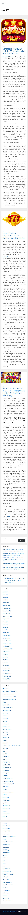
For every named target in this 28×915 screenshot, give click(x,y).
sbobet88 (5, 743)
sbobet (4, 740)
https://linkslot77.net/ (8, 56)
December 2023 (7, 673)
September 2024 (7, 649)
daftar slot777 (6, 705)
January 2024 (6, 670)
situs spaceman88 (7, 901)
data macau (6, 847)
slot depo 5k (6, 770)
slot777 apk (6, 797)
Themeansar (14, 913)
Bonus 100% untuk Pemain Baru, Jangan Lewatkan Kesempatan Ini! (15, 580)
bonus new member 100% (10, 699)
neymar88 (5, 735)
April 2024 (5, 662)
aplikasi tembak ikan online (10, 691)
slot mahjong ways (8, 781)
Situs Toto (5, 748)
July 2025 (5, 621)
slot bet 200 (6, 756)
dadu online (6, 876)
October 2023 (6, 679)
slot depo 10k (6, 762)
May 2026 (5, 597)
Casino (4, 702)
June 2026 (5, 594)
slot (4, 860)
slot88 (8, 516)
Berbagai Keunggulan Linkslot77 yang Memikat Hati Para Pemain (14, 51)
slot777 (5, 794)
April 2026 (5, 600)
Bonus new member (8, 874)
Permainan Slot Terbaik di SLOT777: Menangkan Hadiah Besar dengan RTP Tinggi (14, 392)
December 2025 (7, 608)
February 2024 (7, 668)
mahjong (5, 721)
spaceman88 (6, 808)
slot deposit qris (7, 871)
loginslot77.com (6, 256)
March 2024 (6, 665)
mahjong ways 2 (7, 729)
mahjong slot (6, 724)
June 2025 (5, 624)
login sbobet (6, 879)
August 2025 (6, 619)
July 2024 (5, 654)
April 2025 (5, 630)
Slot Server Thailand (8, 792)
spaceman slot (6, 805)
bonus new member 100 (9, 696)
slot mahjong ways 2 (8, 783)
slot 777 (5, 754)
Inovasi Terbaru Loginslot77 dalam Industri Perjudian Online (14, 235)
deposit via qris (7, 710)
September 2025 (7, 616)
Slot (4, 46)
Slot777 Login (6, 850)
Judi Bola (5, 715)
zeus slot (5, 816)
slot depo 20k (6, 764)
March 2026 (6, 602)
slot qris (5, 789)
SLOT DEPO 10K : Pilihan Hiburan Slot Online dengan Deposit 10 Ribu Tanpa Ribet (13, 559)
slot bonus (5, 858)
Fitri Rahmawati (9, 578)
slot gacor (5, 775)
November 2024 (7, 643)
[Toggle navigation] (3, 3)
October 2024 (6, 646)
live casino (5, 718)
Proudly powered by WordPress (10, 911)
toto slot (5, 811)
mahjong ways (6, 726)
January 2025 (6, 638)
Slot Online (5, 786)
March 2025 (6, 632)
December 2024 (7, 640)
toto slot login (6, 844)
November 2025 (7, 610)
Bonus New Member (8, 694)
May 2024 (5, 659)
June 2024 (5, 657)
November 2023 (7, 676)
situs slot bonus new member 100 (12, 745)
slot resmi (5, 887)
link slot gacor (6, 890)
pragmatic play (6, 852)
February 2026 (7, 605)
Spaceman (5, 803)
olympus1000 (6, 737)
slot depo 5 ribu (7, 767)
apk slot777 (6, 688)
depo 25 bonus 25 (7, 707)
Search (4, 538)
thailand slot (6, 893)
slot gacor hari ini (7, 778)
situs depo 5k (6, 825)
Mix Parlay (5, 732)
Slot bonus (5, 759)
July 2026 (5, 591)
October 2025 (6, 613)
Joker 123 (5, 713)
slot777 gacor (6, 800)
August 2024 (6, 651)
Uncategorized (7, 813)
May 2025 (5, 627)
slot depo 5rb (6, 773)
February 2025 (6, 635)
